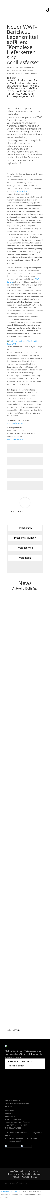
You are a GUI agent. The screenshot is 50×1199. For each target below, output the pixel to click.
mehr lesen (13, 629)
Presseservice (25, 547)
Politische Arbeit (15, 611)
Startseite (4, 1192)
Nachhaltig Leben (27, 67)
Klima (23, 609)
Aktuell (16, 1177)
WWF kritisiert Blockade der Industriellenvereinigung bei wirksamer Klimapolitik (21, 841)
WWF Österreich (18, 1171)
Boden (24, 939)
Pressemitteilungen (25, 537)
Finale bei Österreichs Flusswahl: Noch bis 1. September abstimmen (24, 649)
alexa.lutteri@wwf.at (15, 439)
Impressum (32, 1171)
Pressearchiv (25, 527)
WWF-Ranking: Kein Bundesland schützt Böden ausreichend (23, 935)
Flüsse (23, 653)
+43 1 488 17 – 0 (11, 1111)
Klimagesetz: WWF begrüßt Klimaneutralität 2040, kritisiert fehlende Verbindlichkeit (23, 789)
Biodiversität (32, 697)
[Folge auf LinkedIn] (7, 1086)
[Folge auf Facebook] (8, 1079)
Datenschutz (13, 1174)
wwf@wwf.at (10, 1113)
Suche (34, 1177)
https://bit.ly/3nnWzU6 (16, 423)
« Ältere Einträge (13, 1030)
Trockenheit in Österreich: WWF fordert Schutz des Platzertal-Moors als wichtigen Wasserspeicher (25, 890)
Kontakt (25, 1177)
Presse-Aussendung (31, 611)
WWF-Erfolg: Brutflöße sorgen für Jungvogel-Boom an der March (24, 694)
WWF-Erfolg (28, 700)
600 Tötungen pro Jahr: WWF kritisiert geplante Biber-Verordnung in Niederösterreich (23, 742)
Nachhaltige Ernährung (16, 70)
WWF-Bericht (22, 191)
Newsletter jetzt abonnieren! (21, 1063)
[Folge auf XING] (29, 1079)
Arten (23, 697)
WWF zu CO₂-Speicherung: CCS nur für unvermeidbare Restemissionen (25, 605)
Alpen (23, 894)
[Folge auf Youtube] (15, 1079)
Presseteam (25, 557)
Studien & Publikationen (28, 73)
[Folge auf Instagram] (23, 1079)
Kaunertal (13, 897)
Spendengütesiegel (13, 1141)
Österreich (31, 609)
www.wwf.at (10, 1116)
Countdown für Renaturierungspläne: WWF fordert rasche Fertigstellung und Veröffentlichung (25, 993)
